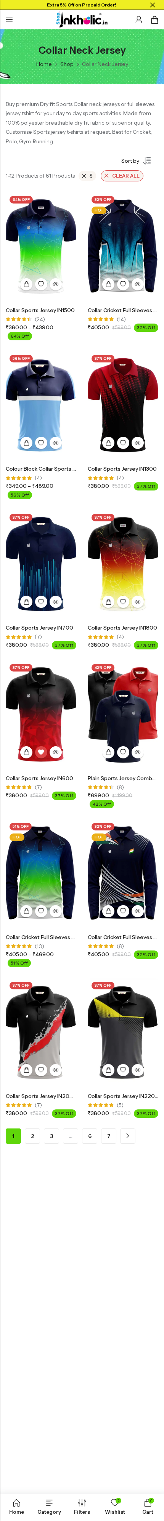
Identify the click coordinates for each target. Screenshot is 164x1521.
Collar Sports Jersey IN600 (39, 778)
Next (127, 1136)
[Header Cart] (154, 20)
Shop (67, 64)
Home (44, 64)
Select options (26, 284)
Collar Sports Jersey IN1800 (122, 627)
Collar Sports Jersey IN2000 (41, 1096)
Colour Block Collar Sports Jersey (47, 468)
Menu (9, 20)
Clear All (126, 176)
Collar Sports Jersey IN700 (39, 627)
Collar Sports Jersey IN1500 (40, 310)
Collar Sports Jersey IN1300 (122, 468)
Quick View (56, 284)
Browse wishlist (41, 752)
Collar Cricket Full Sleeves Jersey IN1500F (57, 937)
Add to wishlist (41, 284)
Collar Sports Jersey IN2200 (123, 1096)
